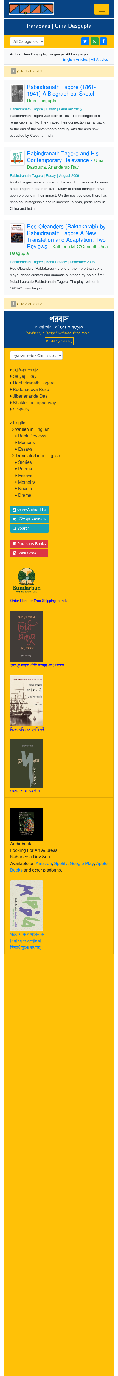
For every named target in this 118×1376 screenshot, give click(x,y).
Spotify (61, 863)
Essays (25, 449)
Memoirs (26, 442)
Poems (25, 469)
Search (23, 528)
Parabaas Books (31, 543)
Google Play (82, 863)
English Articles (75, 59)
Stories (25, 462)
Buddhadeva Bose (31, 389)
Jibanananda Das (30, 396)
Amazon (44, 863)
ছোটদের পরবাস (26, 370)
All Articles (99, 59)
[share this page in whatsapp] (95, 41)
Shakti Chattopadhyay (34, 403)
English (20, 423)
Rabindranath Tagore (34, 383)
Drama (24, 495)
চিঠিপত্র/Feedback (31, 519)
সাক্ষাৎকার (21, 409)
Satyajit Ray (24, 376)
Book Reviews (32, 436)
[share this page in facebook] (103, 41)
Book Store (26, 553)
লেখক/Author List (31, 509)
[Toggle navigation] (101, 9)
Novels (25, 489)
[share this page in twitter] (85, 41)
